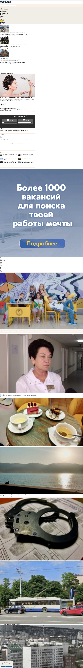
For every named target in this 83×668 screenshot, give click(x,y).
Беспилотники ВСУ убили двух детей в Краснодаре (6, 496)
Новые (1, 139)
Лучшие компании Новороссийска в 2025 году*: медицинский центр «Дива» (10, 46)
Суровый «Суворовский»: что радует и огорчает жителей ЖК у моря (9, 60)
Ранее (7, 139)
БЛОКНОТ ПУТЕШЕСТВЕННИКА (4, 9)
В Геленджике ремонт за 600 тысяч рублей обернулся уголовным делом (29, 395)
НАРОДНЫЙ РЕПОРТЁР (3, 12)
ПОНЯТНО (6, 666)
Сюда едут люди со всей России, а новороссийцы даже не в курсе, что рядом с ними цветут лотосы (13, 34)
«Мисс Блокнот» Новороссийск (4, 48)
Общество (1, 72)
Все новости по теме (2, 33)
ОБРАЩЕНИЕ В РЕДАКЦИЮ (4, 13)
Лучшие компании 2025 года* (4, 36)
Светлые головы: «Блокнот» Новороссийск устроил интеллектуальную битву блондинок (11, 130)
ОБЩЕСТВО (1, 14)
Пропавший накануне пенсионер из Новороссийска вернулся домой (9, 129)
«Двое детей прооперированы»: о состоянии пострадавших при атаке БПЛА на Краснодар (10, 393)
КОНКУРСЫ (1, 10)
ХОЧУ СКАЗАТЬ (2, 19)
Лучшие (4, 139)
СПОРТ (1, 17)
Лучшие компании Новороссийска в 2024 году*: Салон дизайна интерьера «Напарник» (11, 47)
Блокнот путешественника (3, 24)
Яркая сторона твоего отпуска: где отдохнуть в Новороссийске (8, 35)
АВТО (0, 7)
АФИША (1, 8)
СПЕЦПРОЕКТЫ (2, 16)
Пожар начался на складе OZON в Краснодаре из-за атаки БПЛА (19, 494)
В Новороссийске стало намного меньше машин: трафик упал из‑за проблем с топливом (10, 624)
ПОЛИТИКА (1, 15)
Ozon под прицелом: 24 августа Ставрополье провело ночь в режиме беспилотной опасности (11, 395)
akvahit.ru (33, 111)
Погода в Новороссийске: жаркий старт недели (6, 494)
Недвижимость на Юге (3, 49)
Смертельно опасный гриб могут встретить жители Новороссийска (9, 131)
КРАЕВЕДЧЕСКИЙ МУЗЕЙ (3, 11)
